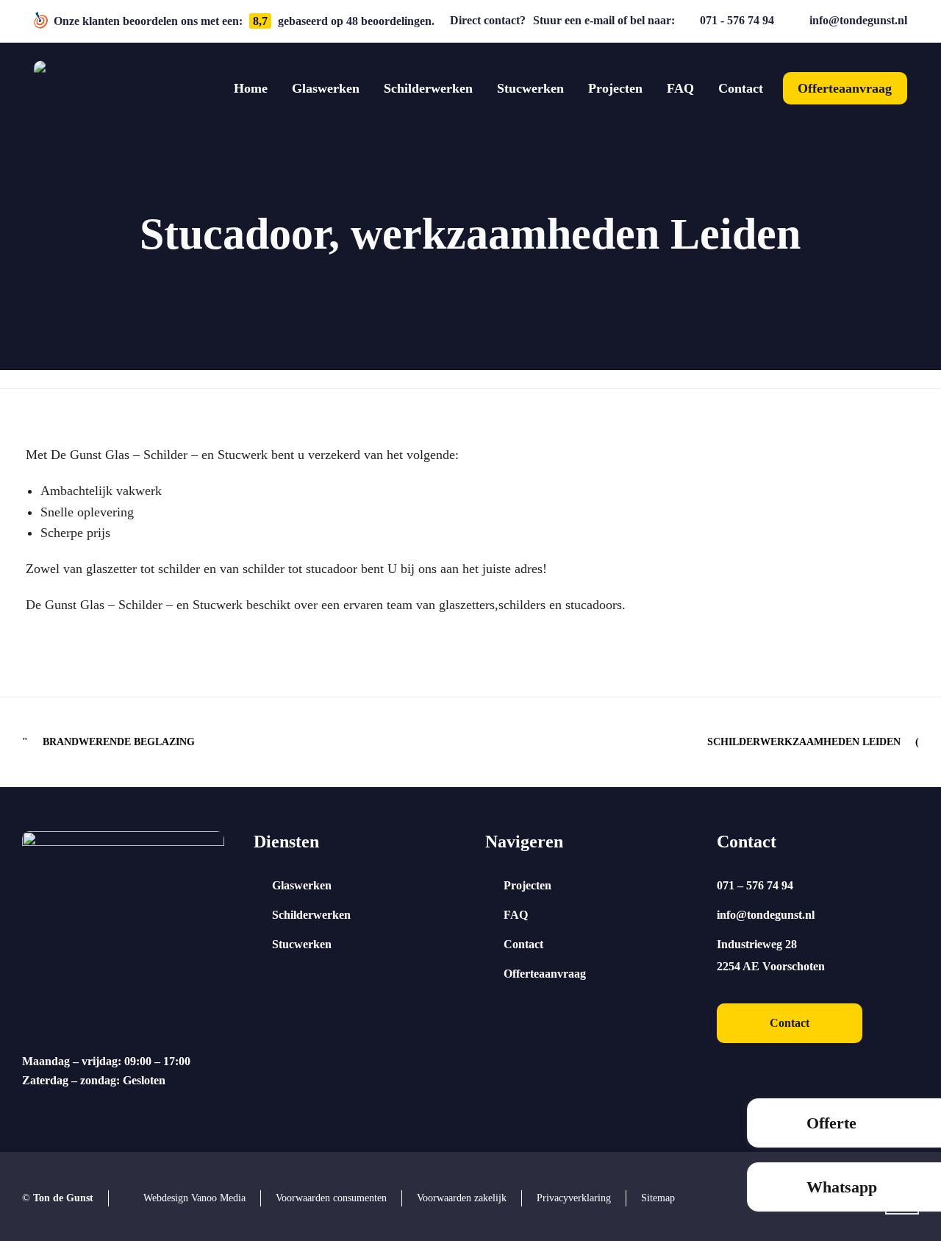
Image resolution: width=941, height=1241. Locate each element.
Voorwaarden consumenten (331, 1197)
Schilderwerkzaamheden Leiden (804, 741)
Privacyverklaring (574, 1197)
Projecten (527, 885)
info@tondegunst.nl (858, 20)
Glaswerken (302, 885)
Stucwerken (302, 944)
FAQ (516, 914)
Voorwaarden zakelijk (462, 1197)
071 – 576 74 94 (755, 885)
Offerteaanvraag (545, 973)
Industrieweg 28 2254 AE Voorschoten (771, 955)
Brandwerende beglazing (119, 741)
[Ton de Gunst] (61, 89)
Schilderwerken (311, 914)
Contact (523, 944)
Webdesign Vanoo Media (194, 1197)
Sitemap (658, 1197)
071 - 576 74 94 (737, 20)
